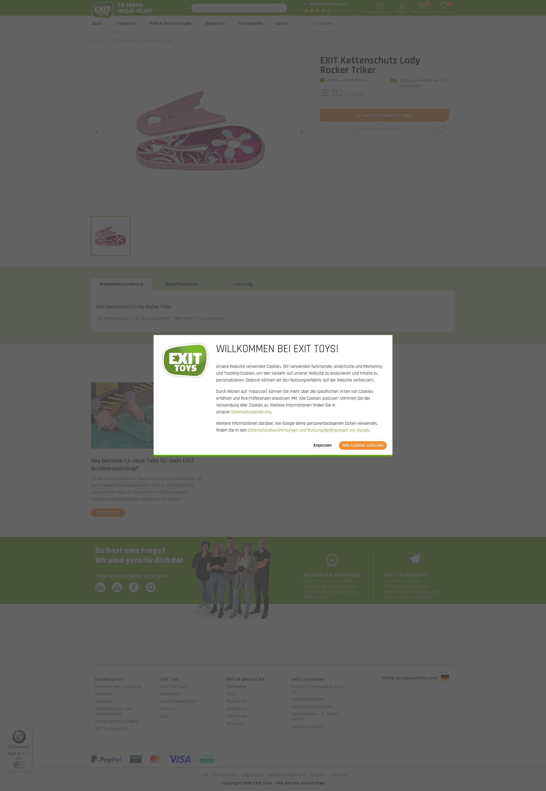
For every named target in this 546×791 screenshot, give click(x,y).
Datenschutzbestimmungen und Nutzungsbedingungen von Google (308, 430)
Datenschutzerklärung (251, 412)
